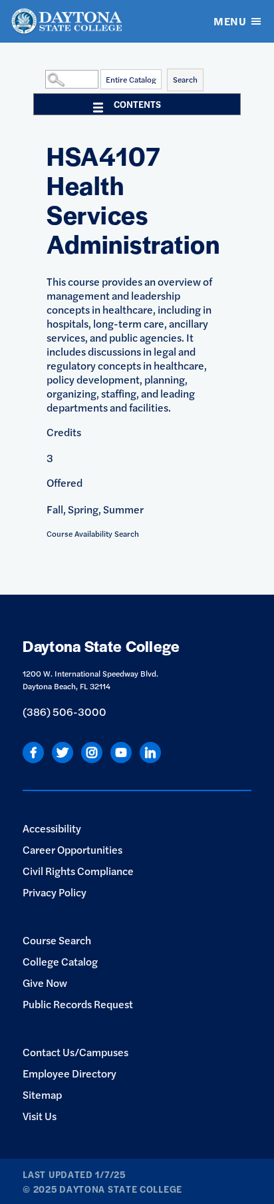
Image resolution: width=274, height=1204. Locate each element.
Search (185, 79)
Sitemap (42, 1094)
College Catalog (60, 961)
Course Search (57, 940)
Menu (229, 21)
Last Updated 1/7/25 (74, 1174)
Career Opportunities (72, 849)
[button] (42, 79)
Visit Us (40, 1115)
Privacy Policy (54, 892)
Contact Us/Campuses (75, 1051)
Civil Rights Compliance (78, 870)
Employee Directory (69, 1073)
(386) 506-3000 (64, 711)
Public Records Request (78, 1004)
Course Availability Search (93, 533)
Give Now (45, 982)
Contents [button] (137, 104)
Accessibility (52, 828)
